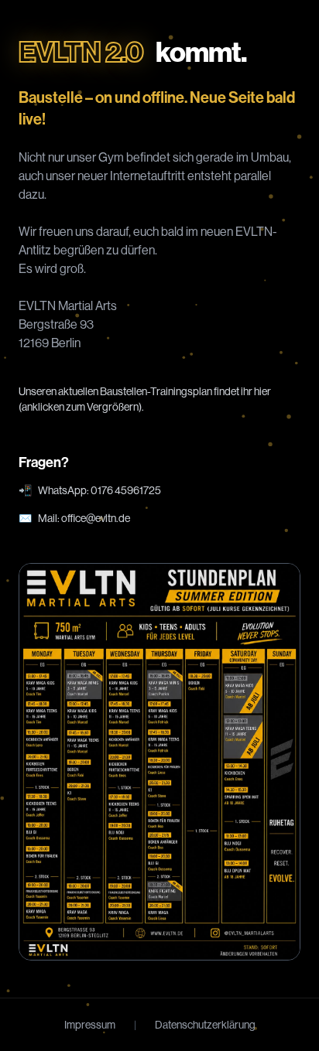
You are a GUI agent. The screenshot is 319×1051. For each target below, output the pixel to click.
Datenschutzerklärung (205, 1025)
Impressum (89, 1025)
